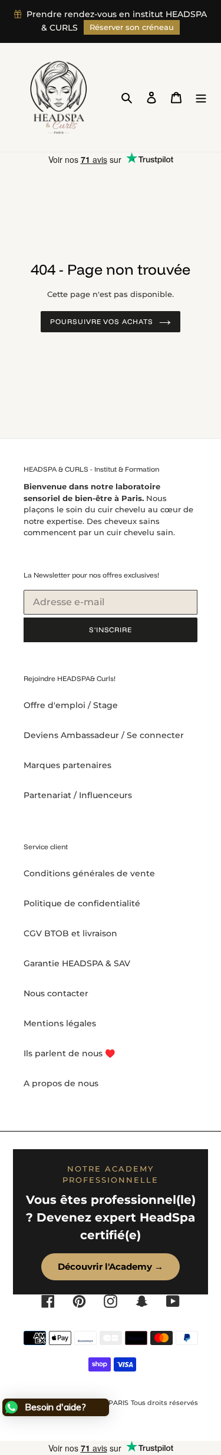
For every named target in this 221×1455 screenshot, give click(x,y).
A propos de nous (61, 1083)
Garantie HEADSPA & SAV (77, 963)
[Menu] (201, 97)
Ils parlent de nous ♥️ (69, 1053)
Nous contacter (56, 993)
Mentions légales (60, 1023)
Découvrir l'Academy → (110, 1266)
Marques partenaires (67, 765)
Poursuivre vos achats (101, 321)
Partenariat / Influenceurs (78, 795)
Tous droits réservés (164, 1403)
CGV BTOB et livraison (70, 933)
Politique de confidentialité (82, 903)
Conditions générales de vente (89, 873)
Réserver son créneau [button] (132, 27)
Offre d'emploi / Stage (71, 705)
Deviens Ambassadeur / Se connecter (104, 735)
